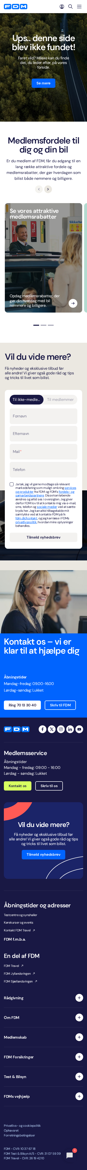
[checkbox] (12, 484)
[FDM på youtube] (79, 729)
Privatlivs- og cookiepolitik (22, 1126)
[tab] (36, 325)
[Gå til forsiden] (15, 6)
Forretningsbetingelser (19, 1135)
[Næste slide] (48, 189)
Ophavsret (11, 1130)
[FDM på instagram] (61, 729)
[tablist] (43, 400)
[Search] (70, 6)
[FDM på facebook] (42, 729)
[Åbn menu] (79, 6)
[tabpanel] (43, 476)
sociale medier (47, 507)
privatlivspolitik (26, 522)
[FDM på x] (52, 729)
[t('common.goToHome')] (16, 729)
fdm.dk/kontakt (26, 518)
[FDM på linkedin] (70, 729)
